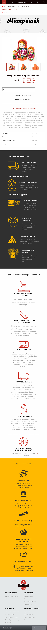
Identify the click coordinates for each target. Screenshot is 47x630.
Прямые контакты (30, 599)
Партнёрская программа (14, 620)
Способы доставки (12, 599)
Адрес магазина (30, 596)
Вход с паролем (29, 617)
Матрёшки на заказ (9, 10)
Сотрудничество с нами (13, 617)
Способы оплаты (11, 596)
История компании (12, 612)
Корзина (44, 2)
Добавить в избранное (23, 99)
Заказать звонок (30, 604)
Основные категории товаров (16, 6)
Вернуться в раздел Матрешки (24, 108)
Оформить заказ (39, 628)
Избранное (31, 2)
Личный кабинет (37, 2)
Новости (8, 622)
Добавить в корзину (23, 95)
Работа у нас (10, 614)
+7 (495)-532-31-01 (20, 2)
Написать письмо (30, 601)
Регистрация (28, 614)
